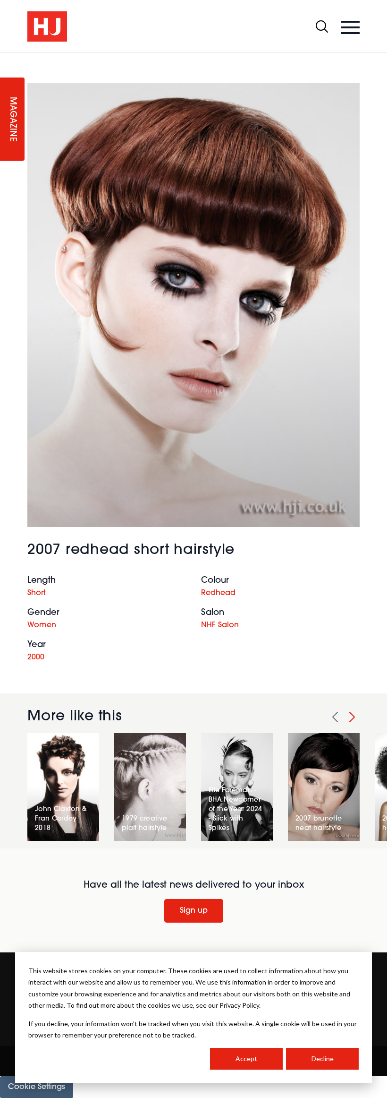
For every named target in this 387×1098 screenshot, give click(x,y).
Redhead (218, 593)
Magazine (12, 119)
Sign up (194, 911)
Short (36, 593)
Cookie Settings (36, 1087)
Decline (322, 1059)
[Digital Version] (7, 58)
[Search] (321, 26)
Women (41, 625)
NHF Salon (220, 625)
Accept (246, 1059)
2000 (35, 657)
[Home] (47, 26)
